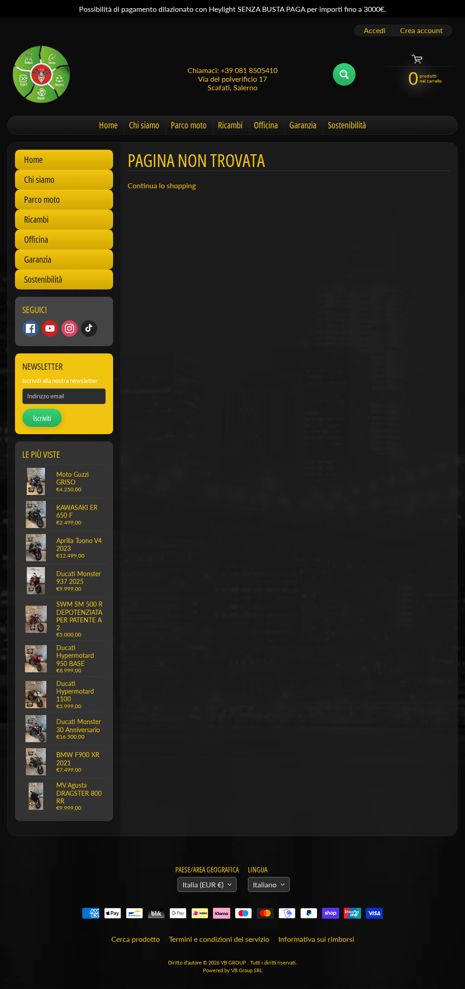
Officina (266, 125)
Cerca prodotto (135, 939)
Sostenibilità (347, 125)
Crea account (421, 30)
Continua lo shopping (162, 185)
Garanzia (303, 125)
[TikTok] (89, 328)
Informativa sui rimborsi (316, 939)
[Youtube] (50, 328)
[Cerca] (344, 74)
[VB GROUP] (41, 74)
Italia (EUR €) (203, 884)
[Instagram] (69, 328)
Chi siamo (144, 125)
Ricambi (230, 125)
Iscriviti (42, 418)
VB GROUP (234, 962)
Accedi (375, 30)
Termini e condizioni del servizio (219, 939)
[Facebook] (30, 328)
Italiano (265, 884)
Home (108, 125)
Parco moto (189, 125)
